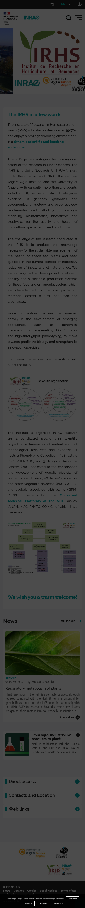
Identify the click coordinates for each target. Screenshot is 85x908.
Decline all (28, 903)
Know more (73, 899)
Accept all (43, 903)
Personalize (58, 903)
